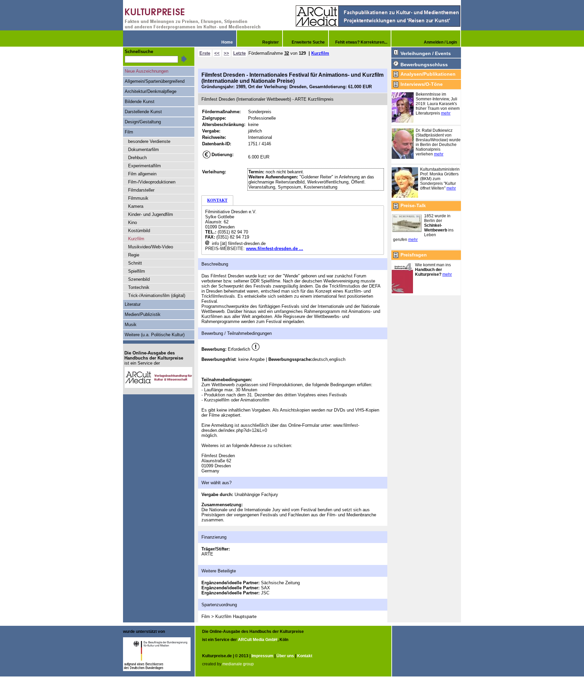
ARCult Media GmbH (257, 639)
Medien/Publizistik (143, 314)
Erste (204, 53)
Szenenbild (139, 279)
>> (226, 53)
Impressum (262, 656)
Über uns (285, 656)
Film (129, 131)
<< (217, 53)
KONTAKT (217, 200)
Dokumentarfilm (143, 149)
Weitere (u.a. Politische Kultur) (155, 334)
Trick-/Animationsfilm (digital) (156, 295)
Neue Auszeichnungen (146, 71)
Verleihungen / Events (425, 53)
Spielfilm (136, 271)
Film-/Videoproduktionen (151, 181)
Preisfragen (413, 254)
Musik (131, 324)
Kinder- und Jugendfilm (150, 214)
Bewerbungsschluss (424, 64)
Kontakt (304, 656)
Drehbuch (137, 157)
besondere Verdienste (149, 141)
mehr (446, 113)
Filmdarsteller (141, 190)
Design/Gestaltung (143, 121)
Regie (133, 254)
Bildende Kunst (139, 101)
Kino (132, 222)
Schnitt (135, 263)
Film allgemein (142, 173)
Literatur (133, 304)
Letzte (239, 53)
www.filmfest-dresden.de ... (274, 248)
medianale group (238, 664)
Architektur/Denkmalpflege (150, 91)
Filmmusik (138, 198)
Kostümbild (139, 230)
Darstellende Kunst (143, 111)
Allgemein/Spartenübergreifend (155, 81)
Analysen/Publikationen (428, 74)
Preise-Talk (413, 205)
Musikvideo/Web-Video (150, 246)
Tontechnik (138, 287)
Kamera (135, 206)
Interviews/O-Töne (421, 84)
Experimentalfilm (144, 165)
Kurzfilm (320, 53)
